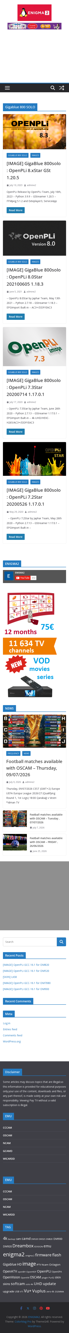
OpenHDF (31, 1271)
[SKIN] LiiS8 (10, 977)
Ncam (45, 1264)
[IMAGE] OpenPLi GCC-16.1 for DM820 (26, 964)
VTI (21, 1291)
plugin (45, 1277)
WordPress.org (12, 1041)
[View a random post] (61, 87)
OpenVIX (25, 1277)
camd (26, 1238)
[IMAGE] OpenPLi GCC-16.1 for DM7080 (27, 983)
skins (6, 1284)
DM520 (34, 1239)
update (49, 1283)
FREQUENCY (13, 753)
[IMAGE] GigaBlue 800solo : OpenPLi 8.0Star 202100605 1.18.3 (34, 277)
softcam (18, 1283)
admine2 (31, 185)
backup (11, 1239)
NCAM (7, 1143)
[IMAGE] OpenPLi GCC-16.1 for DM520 (26, 971)
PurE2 (51, 1277)
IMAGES (35, 155)
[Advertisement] (34, 58)
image (29, 1263)
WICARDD (9, 1158)
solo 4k (29, 1284)
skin (58, 1277)
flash (56, 1254)
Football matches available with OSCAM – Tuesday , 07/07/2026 (46, 818)
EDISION (38, 1246)
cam (18, 1239)
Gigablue (9, 1264)
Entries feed (10, 1029)
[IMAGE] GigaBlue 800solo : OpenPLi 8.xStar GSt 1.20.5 (34, 170)
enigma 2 (29, 1255)
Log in (6, 1023)
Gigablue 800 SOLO (17, 155)
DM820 (49, 1239)
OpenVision (11, 1277)
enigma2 (14, 1254)
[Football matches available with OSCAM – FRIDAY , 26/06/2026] (15, 844)
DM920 (7, 1246)
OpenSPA (57, 1271)
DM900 (57, 1239)
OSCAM (7, 1135)
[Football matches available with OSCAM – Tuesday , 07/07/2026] (15, 821)
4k (5, 1238)
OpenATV (10, 1271)
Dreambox (23, 1246)
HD (19, 1264)
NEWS (26, 753)
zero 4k (50, 1291)
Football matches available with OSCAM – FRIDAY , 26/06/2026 (46, 842)
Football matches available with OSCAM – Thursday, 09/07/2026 (34, 768)
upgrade (8, 1291)
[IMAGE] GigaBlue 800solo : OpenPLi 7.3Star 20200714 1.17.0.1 (34, 387)
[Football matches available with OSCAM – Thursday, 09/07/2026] (34, 731)
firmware (43, 1254)
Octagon (54, 1264)
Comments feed (12, 1035)
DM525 (42, 1239)
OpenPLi (44, 1271)
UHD (38, 1283)
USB (17, 1291)
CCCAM (7, 1127)
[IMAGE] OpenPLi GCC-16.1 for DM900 (26, 989)
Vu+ (27, 1291)
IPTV (39, 1264)
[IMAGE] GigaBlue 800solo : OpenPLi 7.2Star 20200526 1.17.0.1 (34, 497)
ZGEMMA (59, 1291)
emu (47, 1245)
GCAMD (7, 1151)
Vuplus (39, 1291)
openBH (22, 1272)
